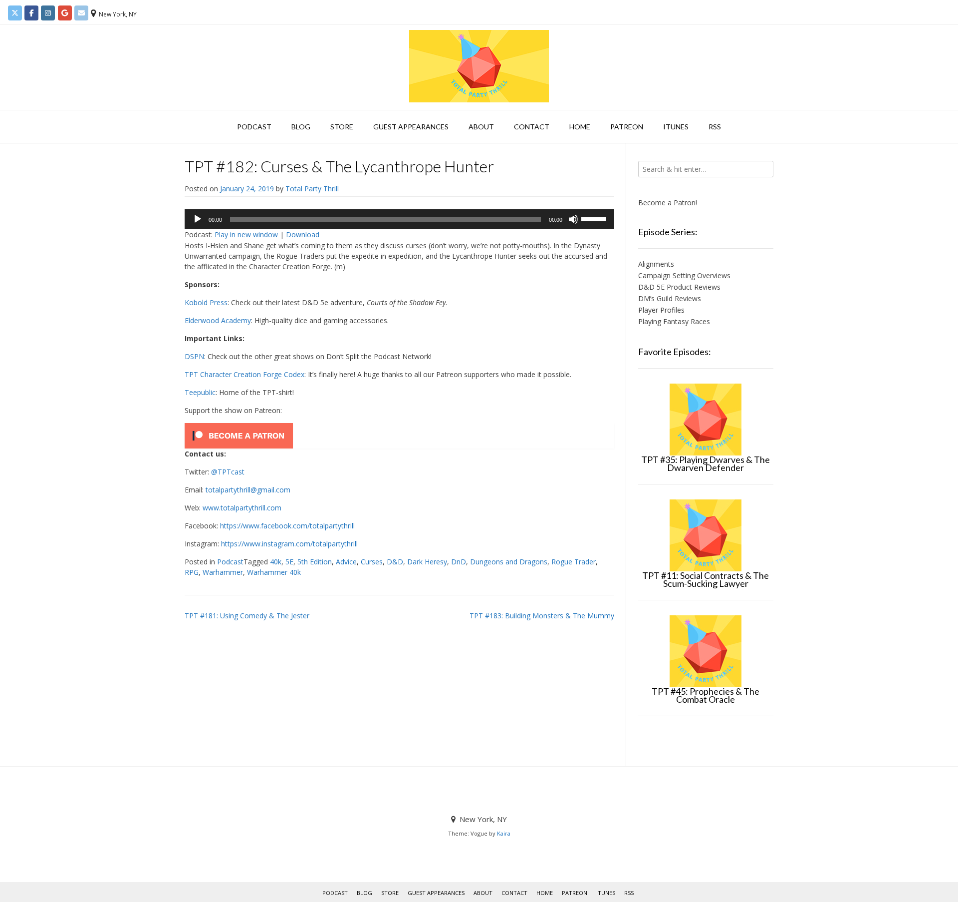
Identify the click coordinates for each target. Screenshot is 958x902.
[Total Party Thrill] (479, 66)
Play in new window (246, 234)
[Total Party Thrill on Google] (65, 12)
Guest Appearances (411, 126)
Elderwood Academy (218, 320)
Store (341, 126)
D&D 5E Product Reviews (679, 287)
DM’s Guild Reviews (669, 298)
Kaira (503, 833)
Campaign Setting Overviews (684, 275)
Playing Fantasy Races (674, 321)
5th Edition (314, 561)
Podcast (254, 126)
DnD (458, 561)
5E (289, 561)
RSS (715, 126)
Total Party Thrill (312, 188)
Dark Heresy (427, 561)
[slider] (595, 218)
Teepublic (200, 392)
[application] (399, 219)
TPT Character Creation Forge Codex (244, 374)
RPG (192, 572)
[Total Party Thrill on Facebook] (31, 12)
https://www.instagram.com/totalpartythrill (289, 543)
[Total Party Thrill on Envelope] (81, 12)
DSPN (194, 356)
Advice (346, 561)
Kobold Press (206, 302)
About (481, 126)
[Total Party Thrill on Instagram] (48, 12)
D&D (395, 561)
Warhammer (223, 572)
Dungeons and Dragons (508, 561)
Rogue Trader (573, 561)
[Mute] (573, 219)
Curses (372, 561)
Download (302, 234)
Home (579, 126)
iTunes (676, 126)
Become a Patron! (667, 202)
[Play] (198, 219)
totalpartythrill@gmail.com (248, 489)
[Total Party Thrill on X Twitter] (15, 12)
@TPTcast (227, 471)
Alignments (656, 264)
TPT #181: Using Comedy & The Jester (247, 615)
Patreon (626, 126)
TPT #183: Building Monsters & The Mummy (542, 615)
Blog (300, 126)
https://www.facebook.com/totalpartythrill (287, 525)
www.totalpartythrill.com (242, 507)
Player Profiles (661, 310)
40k (275, 561)
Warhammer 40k (274, 572)
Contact (531, 126)
